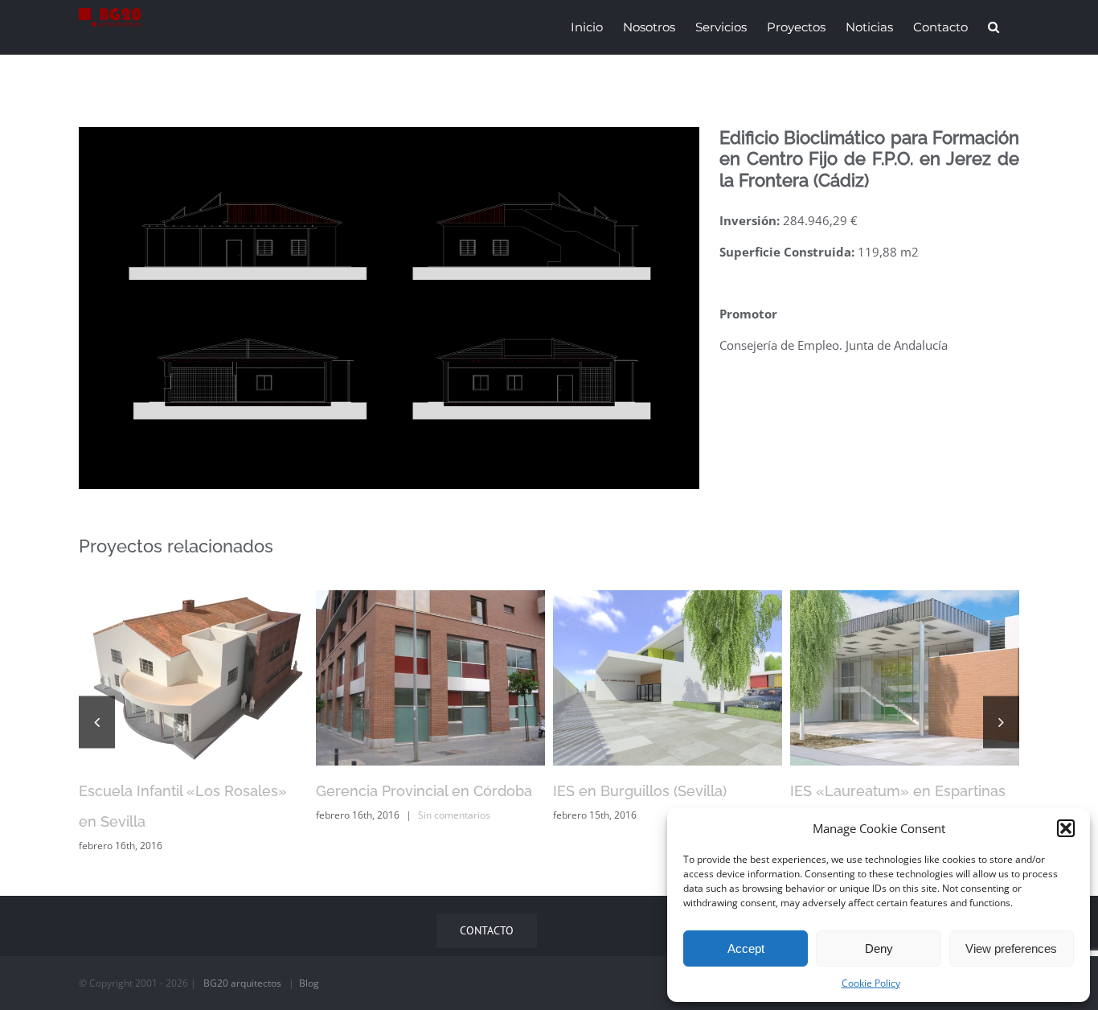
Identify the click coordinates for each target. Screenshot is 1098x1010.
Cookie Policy (871, 983)
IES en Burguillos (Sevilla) (640, 790)
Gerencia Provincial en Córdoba (424, 790)
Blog (309, 983)
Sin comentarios (454, 815)
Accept (745, 948)
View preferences (1011, 948)
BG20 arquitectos (242, 983)
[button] (1066, 828)
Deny (879, 948)
